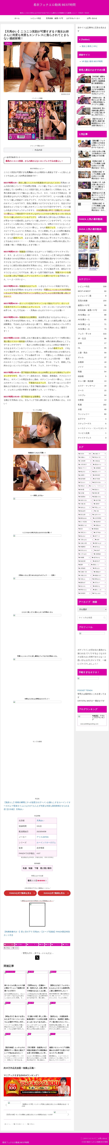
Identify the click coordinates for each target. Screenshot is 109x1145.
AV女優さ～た (21, 944)
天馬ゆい (40, 821)
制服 (42, 944)
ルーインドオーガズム (46, 842)
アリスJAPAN (42, 837)
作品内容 (38, 150)
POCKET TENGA (85, 690)
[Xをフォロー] (37, 957)
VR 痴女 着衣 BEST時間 (92, 61)
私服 (48, 944)
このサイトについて (89, 1138)
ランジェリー (57, 944)
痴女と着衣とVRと (90, 46)
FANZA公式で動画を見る (20, 893)
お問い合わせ (102, 1138)
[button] (104, 617)
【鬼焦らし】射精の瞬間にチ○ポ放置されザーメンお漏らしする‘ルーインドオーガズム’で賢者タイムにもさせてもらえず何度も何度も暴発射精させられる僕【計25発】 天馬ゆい (37, 805)
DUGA (16, 948)
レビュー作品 (10, 944)
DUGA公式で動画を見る (54, 893)
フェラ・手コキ (33, 944)
